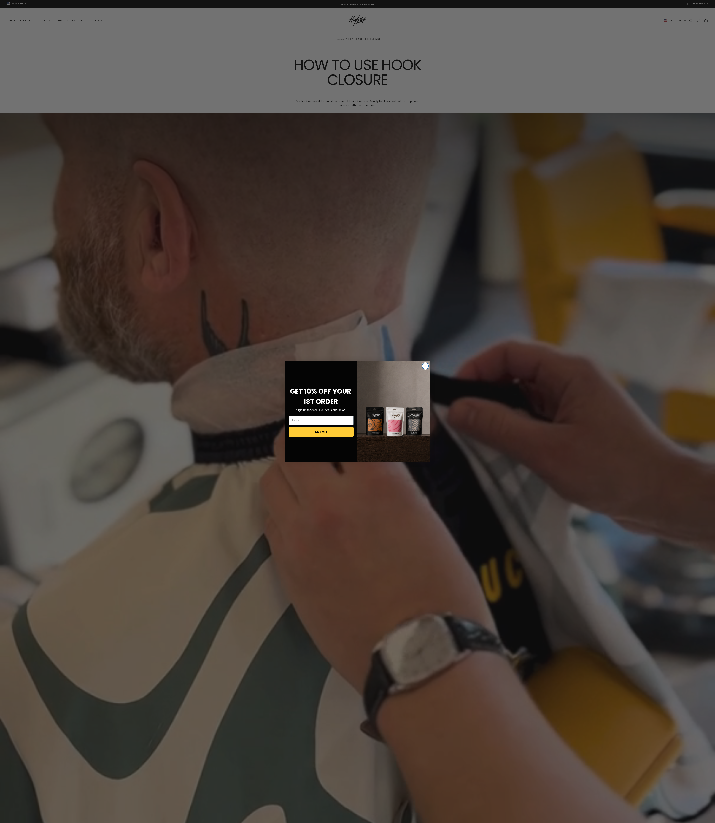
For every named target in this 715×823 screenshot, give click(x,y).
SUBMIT (321, 431)
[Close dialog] (425, 366)
